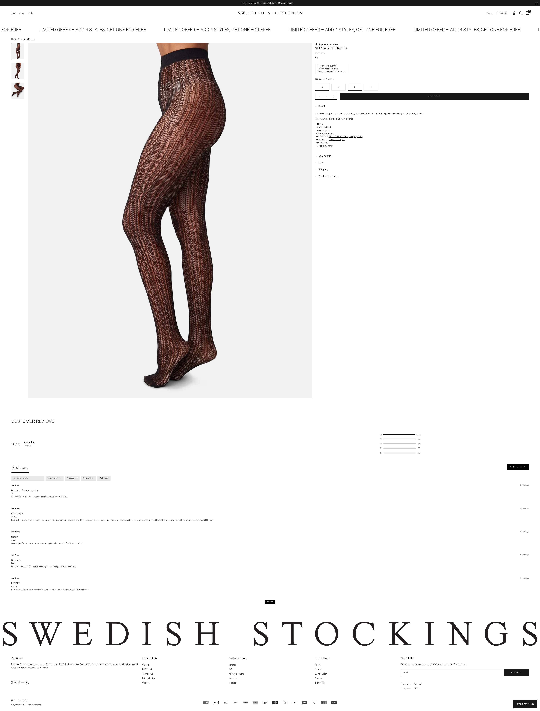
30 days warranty (325, 146)
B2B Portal (147, 669)
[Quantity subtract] (318, 96)
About (317, 665)
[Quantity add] (334, 96)
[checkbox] (104, 478)
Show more (270, 602)
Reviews (318, 678)
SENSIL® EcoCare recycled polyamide (345, 136)
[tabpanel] (270, 541)
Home (14, 39)
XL (371, 87)
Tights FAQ (320, 683)
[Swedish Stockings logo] (270, 13)
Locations (233, 683)
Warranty (233, 678)
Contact (232, 665)
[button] (400, 434)
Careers (145, 665)
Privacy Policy (148, 678)
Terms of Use (148, 674)
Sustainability (321, 674)
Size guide (319, 79)
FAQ (230, 669)
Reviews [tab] (20, 467)
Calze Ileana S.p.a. (337, 140)
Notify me (329, 79)
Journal (318, 669)
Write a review (517, 467)
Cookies (146, 683)
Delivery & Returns (236, 674)
